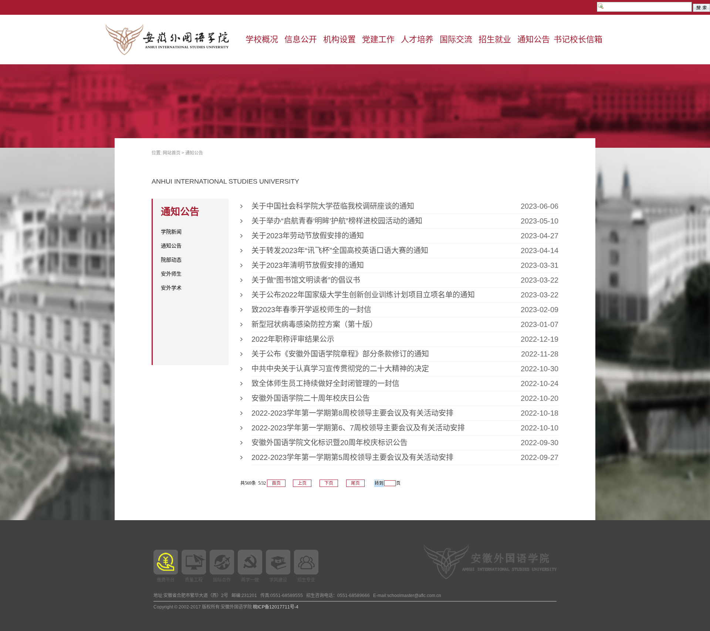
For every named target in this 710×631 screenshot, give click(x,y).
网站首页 (171, 153)
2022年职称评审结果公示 (292, 339)
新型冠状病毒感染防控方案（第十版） (314, 324)
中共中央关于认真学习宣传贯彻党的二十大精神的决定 (340, 369)
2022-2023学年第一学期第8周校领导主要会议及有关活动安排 (352, 413)
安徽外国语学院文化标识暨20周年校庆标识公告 (329, 443)
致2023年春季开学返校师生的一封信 (311, 310)
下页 (328, 483)
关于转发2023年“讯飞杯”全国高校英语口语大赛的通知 (339, 250)
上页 (302, 483)
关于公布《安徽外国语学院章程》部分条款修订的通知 (340, 354)
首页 (276, 483)
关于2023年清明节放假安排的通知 (307, 265)
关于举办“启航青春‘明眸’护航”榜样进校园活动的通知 (336, 221)
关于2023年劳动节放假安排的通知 (307, 236)
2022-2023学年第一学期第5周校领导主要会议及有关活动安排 (352, 457)
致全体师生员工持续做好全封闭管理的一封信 (325, 383)
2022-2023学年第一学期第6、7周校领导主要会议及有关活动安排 (358, 428)
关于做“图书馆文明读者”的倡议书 (305, 280)
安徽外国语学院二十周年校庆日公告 (310, 398)
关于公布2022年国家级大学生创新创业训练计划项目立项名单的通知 (363, 295)
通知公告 (194, 153)
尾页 (355, 483)
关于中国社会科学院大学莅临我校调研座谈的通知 (332, 206)
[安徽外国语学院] (173, 39)
